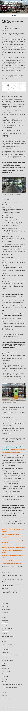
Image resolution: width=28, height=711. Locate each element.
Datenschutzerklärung (7, 698)
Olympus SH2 (5, 663)
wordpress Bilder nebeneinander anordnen (12, 684)
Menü (14, 15)
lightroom (4, 657)
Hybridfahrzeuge (6, 639)
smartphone (5, 676)
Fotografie (4, 633)
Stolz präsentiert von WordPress (8, 707)
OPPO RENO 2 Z (5, 665)
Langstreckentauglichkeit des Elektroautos (12, 655)
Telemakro (4, 681)
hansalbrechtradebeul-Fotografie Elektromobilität (14, 4)
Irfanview (4, 641)
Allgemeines (5, 612)
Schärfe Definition (6, 671)
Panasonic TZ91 (5, 668)
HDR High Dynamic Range (8, 636)
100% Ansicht (5, 606)
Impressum (4, 700)
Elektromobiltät (5, 631)
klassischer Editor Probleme (8, 647)
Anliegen (4, 614)
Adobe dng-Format (6, 609)
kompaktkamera (5, 652)
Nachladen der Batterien (7, 660)
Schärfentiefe (5, 673)
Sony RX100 (5, 679)
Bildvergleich (5, 620)
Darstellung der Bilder (7, 628)
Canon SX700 (5, 623)
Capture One (5, 625)
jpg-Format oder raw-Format (8, 644)
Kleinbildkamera (6, 649)
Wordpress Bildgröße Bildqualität (9, 687)
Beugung (4, 617)
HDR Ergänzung (5, 588)
